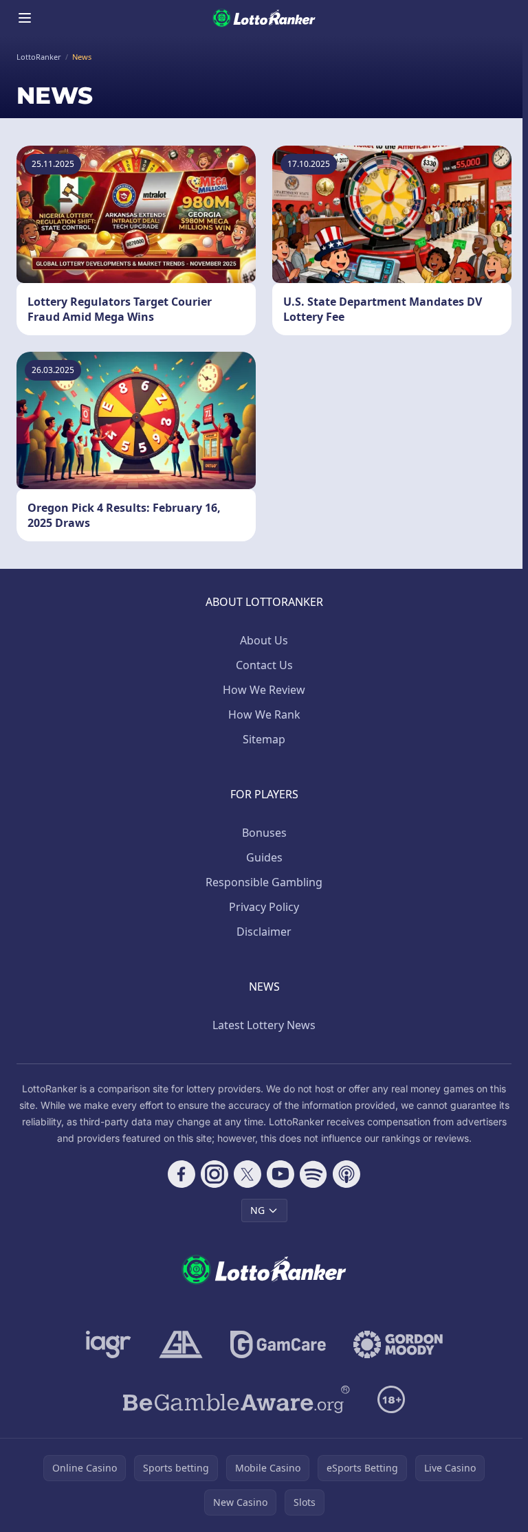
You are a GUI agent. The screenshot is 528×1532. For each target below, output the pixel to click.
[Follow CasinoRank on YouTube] (280, 1174)
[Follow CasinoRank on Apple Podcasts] (346, 1174)
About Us (264, 640)
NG (257, 1210)
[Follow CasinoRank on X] (247, 1174)
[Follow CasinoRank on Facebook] (181, 1174)
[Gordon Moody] (398, 1344)
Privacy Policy (264, 906)
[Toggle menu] (24, 18)
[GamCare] (278, 1344)
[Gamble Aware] (236, 1399)
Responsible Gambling (264, 882)
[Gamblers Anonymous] (181, 1344)
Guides (264, 857)
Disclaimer (264, 931)
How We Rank (264, 714)
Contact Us (264, 665)
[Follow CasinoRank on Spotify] (313, 1174)
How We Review (264, 689)
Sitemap (264, 739)
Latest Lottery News (264, 1025)
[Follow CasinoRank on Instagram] (214, 1174)
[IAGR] (108, 1344)
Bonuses (264, 832)
